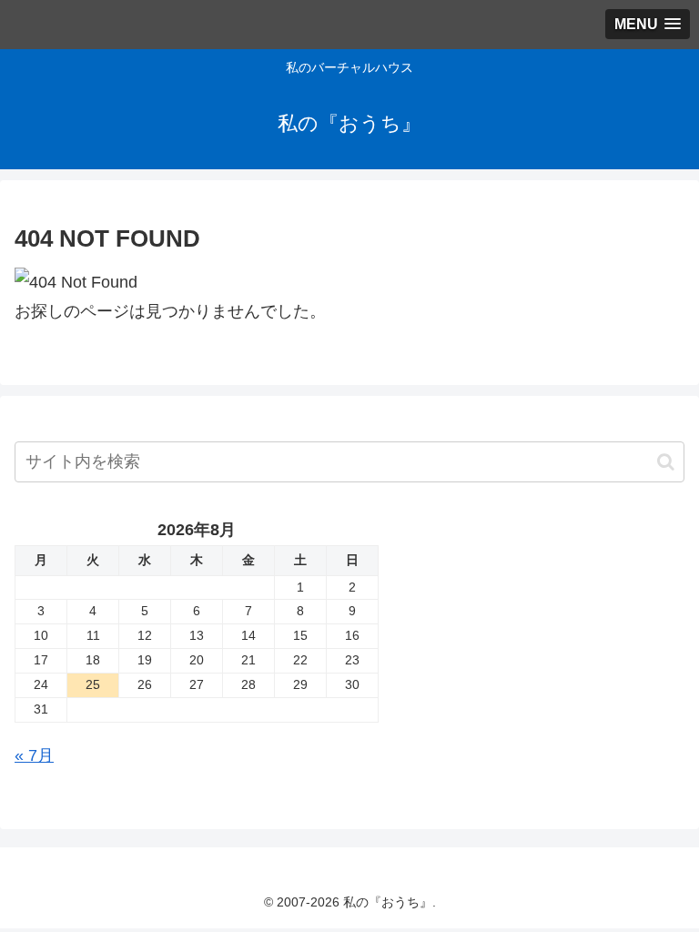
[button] (666, 461)
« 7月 (34, 755)
